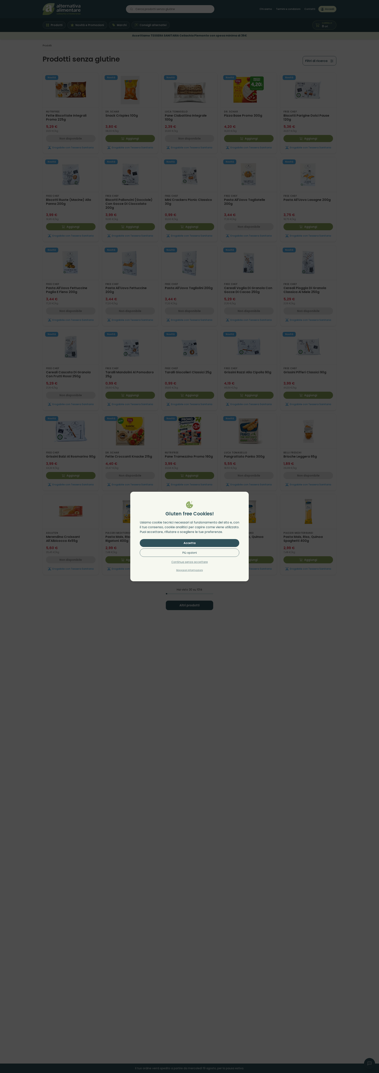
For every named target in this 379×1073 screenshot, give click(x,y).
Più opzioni (189, 553)
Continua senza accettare (189, 562)
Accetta (190, 543)
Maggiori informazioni (189, 570)
